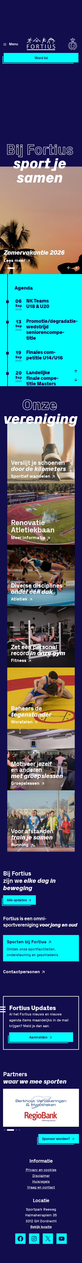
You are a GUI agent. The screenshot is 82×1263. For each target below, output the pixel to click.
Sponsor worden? (56, 1138)
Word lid (41, 57)
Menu (13, 43)
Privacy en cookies (41, 1169)
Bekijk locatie (41, 1226)
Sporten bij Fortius (26, 941)
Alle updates (17, 899)
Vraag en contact (41, 1187)
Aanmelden (38, 1037)
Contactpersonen (21, 971)
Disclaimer (41, 1175)
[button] (69, 268)
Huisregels (41, 1181)
